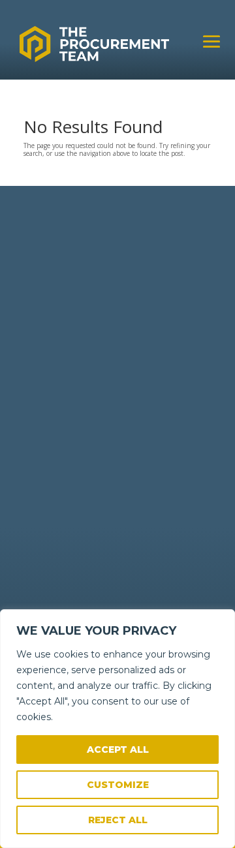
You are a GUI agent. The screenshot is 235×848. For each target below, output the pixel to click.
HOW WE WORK (58, 400)
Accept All (118, 749)
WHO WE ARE (54, 410)
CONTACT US (53, 421)
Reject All (118, 820)
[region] (117, 728)
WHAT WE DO (54, 390)
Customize (118, 785)
